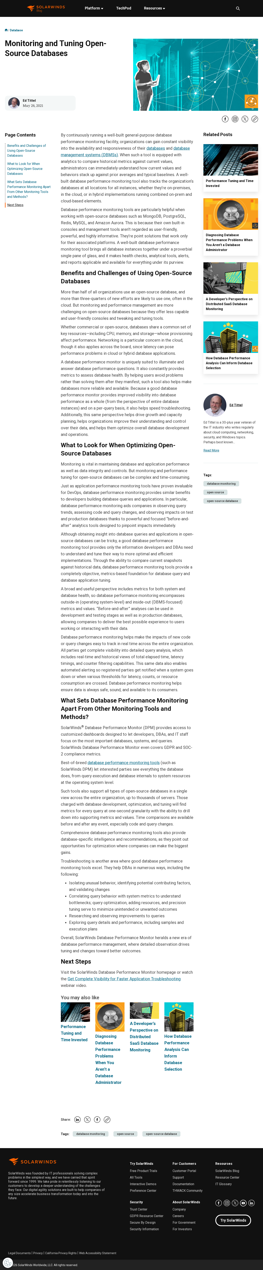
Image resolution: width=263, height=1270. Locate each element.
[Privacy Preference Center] (8, 1263)
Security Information (144, 1229)
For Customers (184, 1164)
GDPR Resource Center (146, 1216)
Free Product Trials (143, 1171)
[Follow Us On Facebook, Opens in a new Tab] (225, 121)
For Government (184, 1222)
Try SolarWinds (141, 1164)
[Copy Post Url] (254, 121)
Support (178, 1177)
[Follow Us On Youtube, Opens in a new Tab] (243, 1203)
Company (179, 1209)
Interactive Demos (143, 1184)
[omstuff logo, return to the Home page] (46, 8)
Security (136, 1202)
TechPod (123, 8)
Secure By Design (143, 1222)
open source (125, 1134)
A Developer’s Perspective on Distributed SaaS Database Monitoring (144, 1036)
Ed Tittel (29, 101)
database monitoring (90, 1134)
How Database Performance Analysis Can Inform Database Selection (229, 363)
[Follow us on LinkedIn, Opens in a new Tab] (251, 1203)
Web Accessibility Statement (97, 1253)
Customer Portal (184, 1171)
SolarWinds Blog (227, 1171)
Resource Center (227, 1177)
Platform (93, 8)
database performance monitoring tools (124, 762)
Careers (178, 1216)
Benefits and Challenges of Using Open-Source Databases (26, 151)
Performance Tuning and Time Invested (74, 1033)
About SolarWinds (186, 1202)
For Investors (182, 1229)
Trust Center (138, 1209)
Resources (153, 8)
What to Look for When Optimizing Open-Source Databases (25, 169)
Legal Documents (19, 1253)
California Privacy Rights (61, 1253)
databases (155, 148)
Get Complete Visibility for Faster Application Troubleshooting (124, 978)
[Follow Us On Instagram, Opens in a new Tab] (235, 121)
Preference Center (143, 1191)
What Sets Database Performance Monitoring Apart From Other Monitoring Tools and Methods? (29, 189)
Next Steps (15, 205)
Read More (211, 450)
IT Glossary (223, 1184)
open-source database (161, 1134)
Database (16, 30)
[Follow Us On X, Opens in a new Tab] (245, 121)
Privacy (38, 1253)
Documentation (183, 1184)
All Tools (136, 1177)
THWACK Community (188, 1191)
